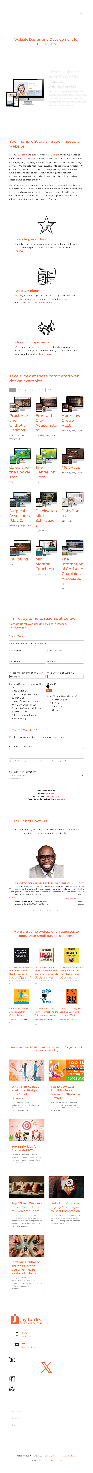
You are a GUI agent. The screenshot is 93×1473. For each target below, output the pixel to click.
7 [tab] (54, 910)
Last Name (15, 661)
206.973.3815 (26, 1336)
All (13, 390)
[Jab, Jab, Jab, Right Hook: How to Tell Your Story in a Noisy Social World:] (46, 955)
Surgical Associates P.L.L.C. (19, 515)
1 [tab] (34, 910)
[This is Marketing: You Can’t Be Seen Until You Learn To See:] (71, 997)
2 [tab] (37, 910)
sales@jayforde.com (29, 1347)
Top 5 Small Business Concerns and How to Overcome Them (27, 1207)
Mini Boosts (56, 1047)
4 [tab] (44, 910)
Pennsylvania (30, 158)
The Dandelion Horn (45, 472)
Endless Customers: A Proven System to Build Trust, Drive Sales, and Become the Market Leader (21, 974)
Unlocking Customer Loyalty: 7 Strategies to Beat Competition (66, 1207)
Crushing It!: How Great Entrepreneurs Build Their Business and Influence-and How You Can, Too (71, 974)
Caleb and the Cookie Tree (19, 472)
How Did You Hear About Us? (62, 696)
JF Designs (53, 155)
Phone (51, 661)
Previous (7, 877)
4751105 (19, 1019)
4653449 (45, 978)
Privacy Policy (51, 1456)
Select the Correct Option (22, 772)
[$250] (48, 686)
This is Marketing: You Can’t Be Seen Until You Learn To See (71, 1011)
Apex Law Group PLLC (71, 420)
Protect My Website (23, 364)
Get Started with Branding (27, 261)
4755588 (70, 978)
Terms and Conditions (67, 1456)
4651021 (44, 1019)
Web (49, 390)
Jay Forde (58, 1461)
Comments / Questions (21, 746)
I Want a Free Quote (23, 312)
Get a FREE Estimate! (63, 114)
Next (85, 877)
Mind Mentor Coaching (44, 564)
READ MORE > (72, 898)
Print (41, 390)
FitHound (18, 559)
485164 (19, 978)
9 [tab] (61, 910)
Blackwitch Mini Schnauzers (46, 518)
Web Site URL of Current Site (62, 673)
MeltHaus (71, 467)
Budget (51, 684)
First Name (15, 650)
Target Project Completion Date (26, 673)
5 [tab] (47, 910)
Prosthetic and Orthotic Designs (19, 422)
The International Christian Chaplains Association (72, 571)
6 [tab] (51, 910)
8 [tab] (57, 910)
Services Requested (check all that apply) (26, 686)
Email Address (55, 650)
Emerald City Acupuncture (46, 422)
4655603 (70, 1019)
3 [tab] (40, 910)
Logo (32, 390)
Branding (22, 390)
